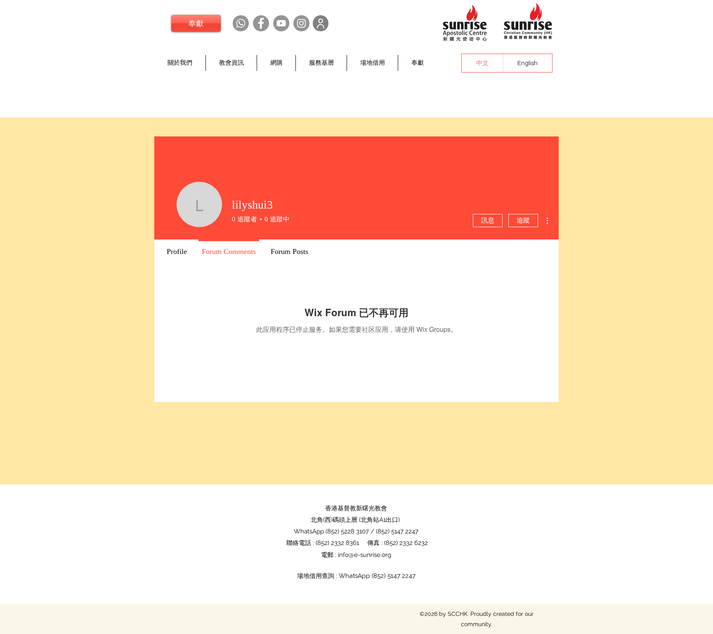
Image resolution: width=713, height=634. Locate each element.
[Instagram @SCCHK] (301, 23)
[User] (320, 23)
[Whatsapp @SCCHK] (241, 23)
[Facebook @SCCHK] (261, 23)
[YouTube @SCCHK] (281, 23)
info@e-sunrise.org (364, 555)
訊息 (487, 220)
